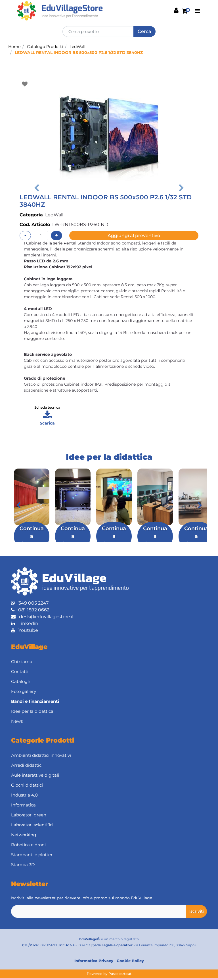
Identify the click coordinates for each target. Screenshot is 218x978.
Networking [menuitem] (23, 834)
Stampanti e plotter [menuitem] (32, 854)
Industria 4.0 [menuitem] (24, 795)
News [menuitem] (17, 721)
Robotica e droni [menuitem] (28, 844)
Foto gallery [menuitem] (23, 691)
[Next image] (181, 188)
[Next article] (200, 505)
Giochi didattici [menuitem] (27, 785)
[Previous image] (36, 188)
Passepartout (119, 973)
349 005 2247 (32, 603)
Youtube (26, 630)
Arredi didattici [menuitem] (27, 765)
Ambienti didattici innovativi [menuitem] (41, 755)
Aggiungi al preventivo (134, 235)
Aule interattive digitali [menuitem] (35, 775)
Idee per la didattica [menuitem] (32, 711)
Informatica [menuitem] (23, 805)
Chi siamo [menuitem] (21, 661)
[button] (144, 31)
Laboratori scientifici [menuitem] (32, 824)
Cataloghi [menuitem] (21, 681)
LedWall (77, 46)
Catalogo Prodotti (45, 46)
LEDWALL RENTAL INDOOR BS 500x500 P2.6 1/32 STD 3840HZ (79, 52)
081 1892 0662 (32, 610)
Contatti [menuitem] (19, 671)
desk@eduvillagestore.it (45, 616)
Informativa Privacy (93, 960)
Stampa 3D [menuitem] (23, 864)
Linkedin (26, 623)
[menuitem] (109, 701)
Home (14, 46)
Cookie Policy (130, 960)
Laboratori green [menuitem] (28, 815)
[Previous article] (18, 505)
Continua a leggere (32, 536)
